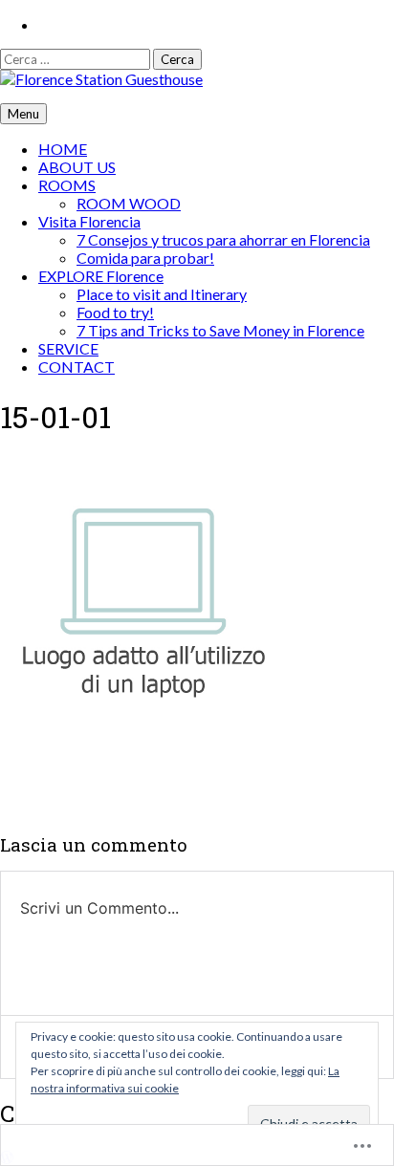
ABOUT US (77, 167)
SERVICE (68, 348)
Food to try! (115, 312)
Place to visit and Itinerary (162, 294)
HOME (62, 149)
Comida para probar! (145, 257)
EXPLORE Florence (101, 276)
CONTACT (76, 366)
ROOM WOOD (129, 203)
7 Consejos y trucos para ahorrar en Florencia (223, 239)
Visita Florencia (89, 221)
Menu (23, 113)
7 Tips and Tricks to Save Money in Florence (220, 330)
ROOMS (67, 185)
